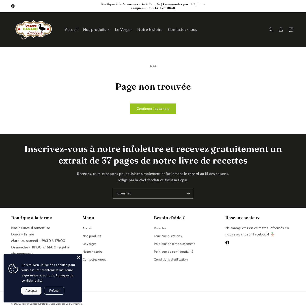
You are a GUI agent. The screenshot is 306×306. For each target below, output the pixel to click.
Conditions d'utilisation (171, 259)
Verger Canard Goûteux (35, 303)
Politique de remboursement (174, 244)
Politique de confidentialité (173, 252)
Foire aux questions (168, 236)
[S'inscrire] (188, 193)
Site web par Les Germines (66, 303)
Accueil (88, 228)
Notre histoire (93, 252)
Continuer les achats (153, 109)
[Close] (78, 257)
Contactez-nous (94, 259)
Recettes (160, 228)
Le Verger (89, 244)
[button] (96, 29)
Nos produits (92, 236)
